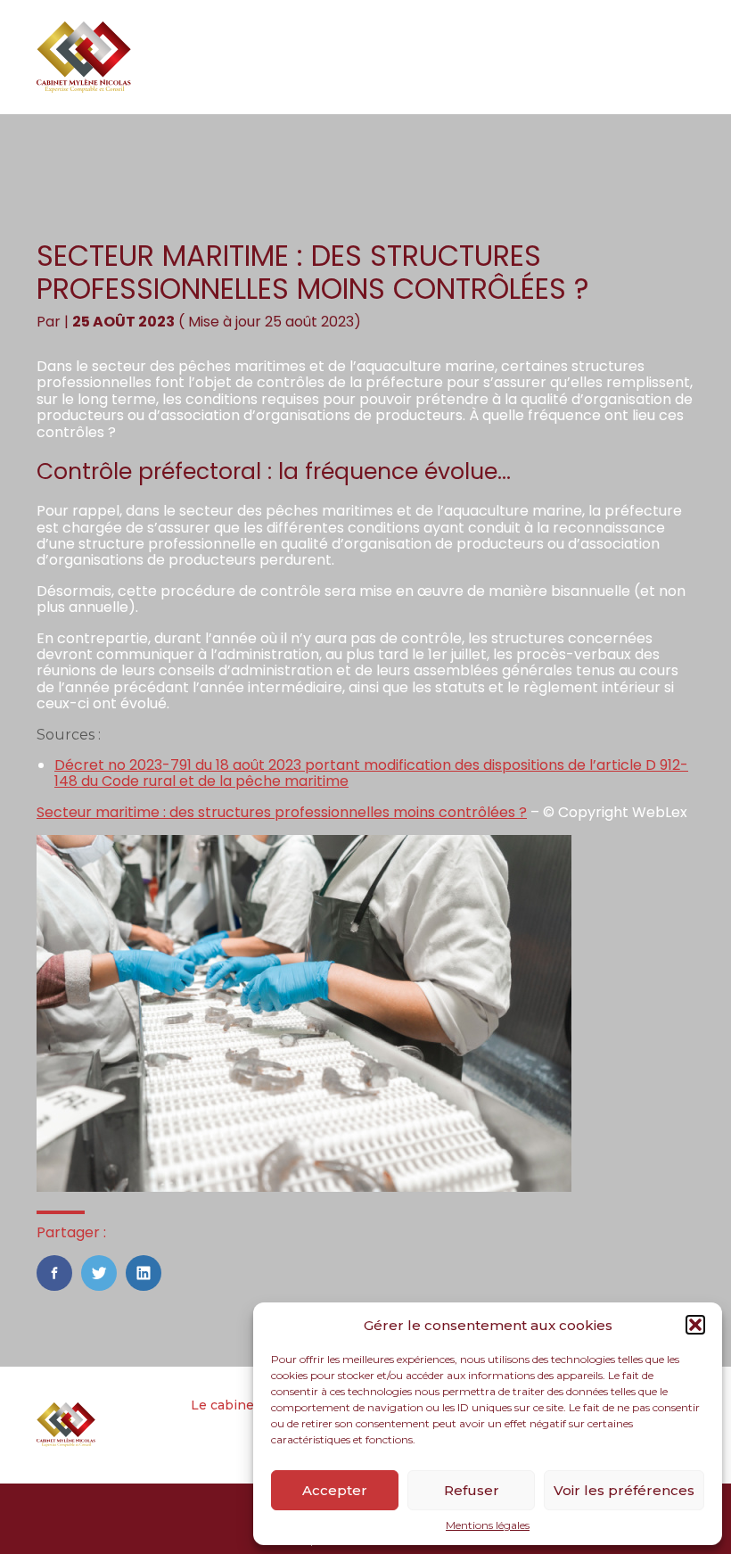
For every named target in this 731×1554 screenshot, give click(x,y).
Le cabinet (225, 1405)
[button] (695, 1325)
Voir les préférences (624, 1490)
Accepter (334, 1490)
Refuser (471, 1490)
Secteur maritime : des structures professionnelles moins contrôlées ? (282, 812)
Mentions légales (488, 1525)
